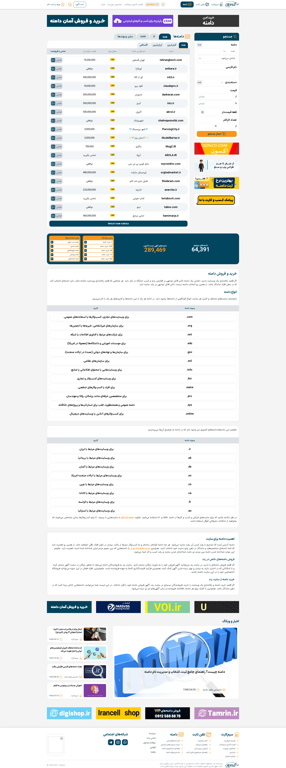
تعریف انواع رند (230, 741)
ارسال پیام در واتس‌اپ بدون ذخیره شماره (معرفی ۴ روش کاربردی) (67, 631)
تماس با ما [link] (151, 738)
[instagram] (118, 742)
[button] (152, 4)
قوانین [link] (153, 747)
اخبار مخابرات (203, 741)
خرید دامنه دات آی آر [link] (140, 548)
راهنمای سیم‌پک (202, 744)
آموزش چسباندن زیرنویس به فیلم (67, 685)
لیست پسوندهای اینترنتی (170, 744)
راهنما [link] (153, 752)
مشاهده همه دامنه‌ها (118, 223)
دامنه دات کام (127, 517)
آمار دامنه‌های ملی (173, 741)
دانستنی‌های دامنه (173, 752)
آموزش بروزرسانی (201, 748)
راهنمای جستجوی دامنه (171, 748)
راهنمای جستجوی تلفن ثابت (197, 752)
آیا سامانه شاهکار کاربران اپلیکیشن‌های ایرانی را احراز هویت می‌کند (66, 649)
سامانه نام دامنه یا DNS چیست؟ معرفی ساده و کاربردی (189, 672)
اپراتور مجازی (230, 756)
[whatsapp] (125, 742)
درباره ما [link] (152, 733)
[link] (70, 4)
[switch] (201, 112)
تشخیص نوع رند (114, 4)
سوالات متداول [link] (149, 742)
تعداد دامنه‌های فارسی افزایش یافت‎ (67, 666)
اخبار (103, 4)
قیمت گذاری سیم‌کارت (133, 4)
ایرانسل (233, 752)
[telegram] (111, 742)
